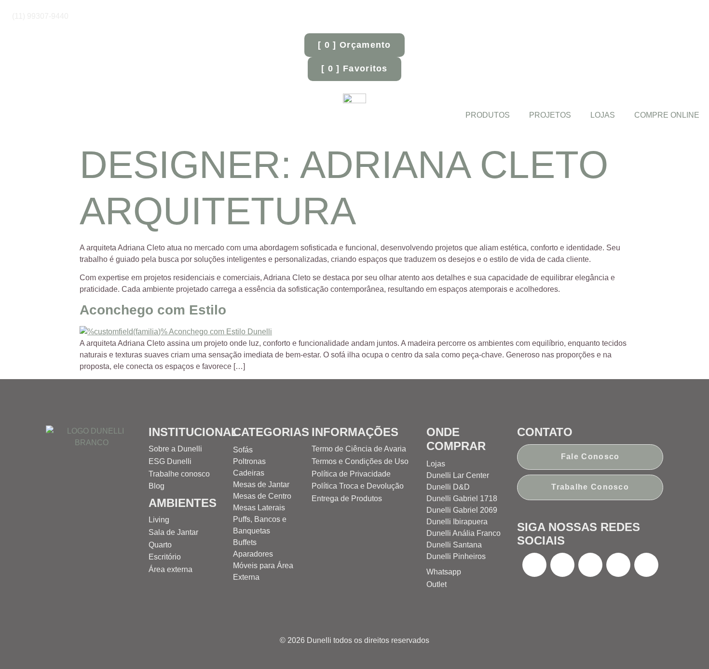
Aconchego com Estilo (153, 309)
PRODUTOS (487, 115)
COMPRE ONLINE (666, 115)
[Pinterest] (590, 565)
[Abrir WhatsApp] (684, 644)
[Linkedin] (646, 565)
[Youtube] (618, 565)
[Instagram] (562, 565)
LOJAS (602, 115)
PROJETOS (550, 115)
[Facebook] (534, 565)
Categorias (271, 431)
